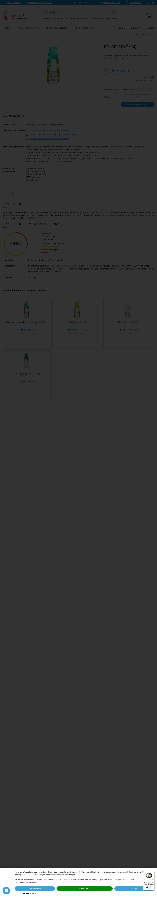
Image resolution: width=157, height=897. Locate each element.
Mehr (134, 888)
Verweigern (35, 888)
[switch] (148, 887)
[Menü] (153, 872)
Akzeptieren (84, 888)
